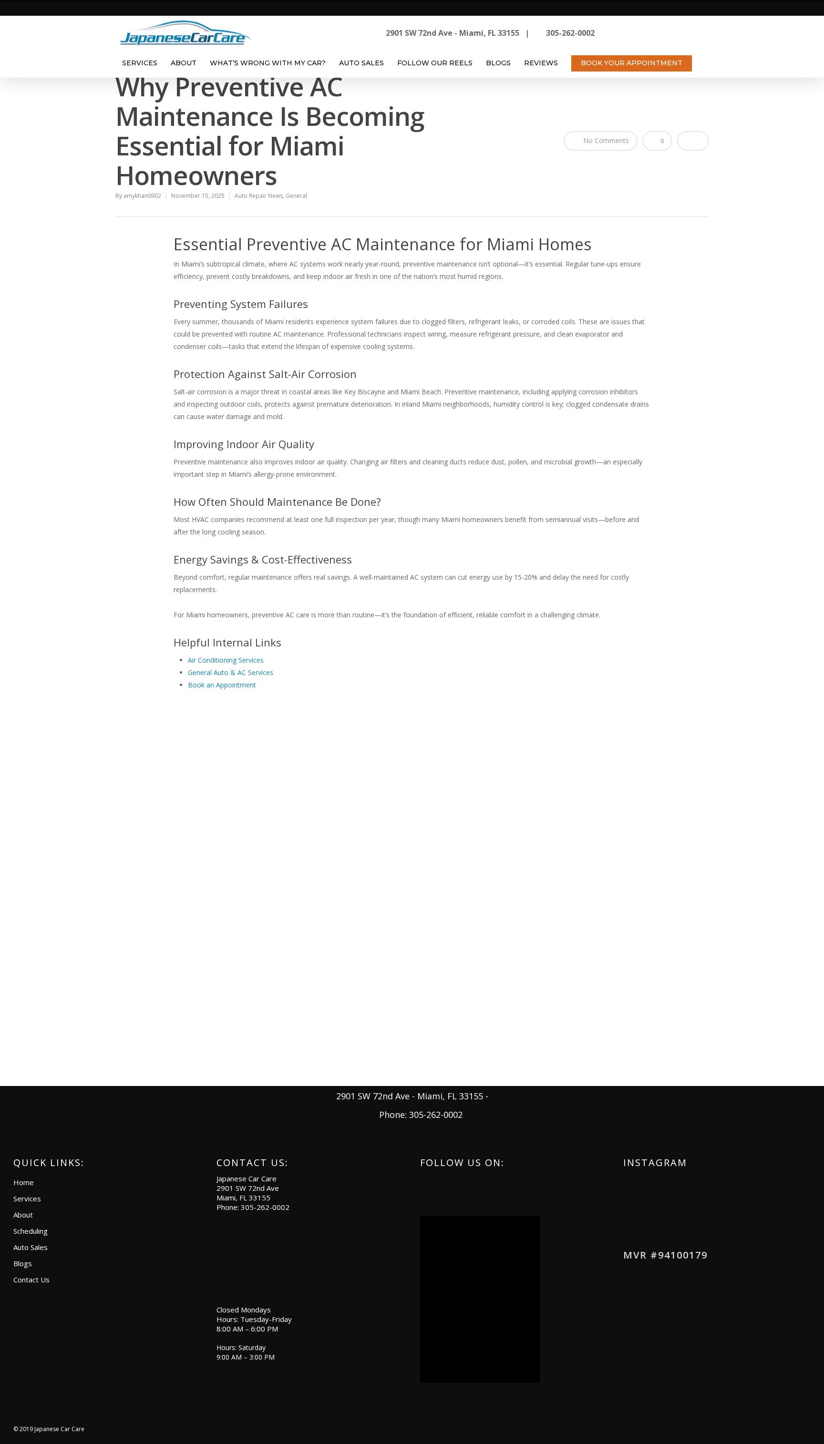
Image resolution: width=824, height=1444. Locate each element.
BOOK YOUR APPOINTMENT (631, 63)
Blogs (498, 63)
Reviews (541, 63)
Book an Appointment (222, 684)
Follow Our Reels (435, 63)
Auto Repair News (259, 196)
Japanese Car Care (59, 1429)
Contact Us (31, 1279)
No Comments (605, 140)
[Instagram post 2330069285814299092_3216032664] (712, 1215)
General (296, 196)
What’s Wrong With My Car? (268, 63)
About (183, 63)
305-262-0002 (265, 1207)
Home (23, 1182)
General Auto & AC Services (230, 672)
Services (139, 63)
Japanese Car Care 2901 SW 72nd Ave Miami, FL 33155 (247, 1188)
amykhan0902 (142, 196)
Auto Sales (361, 63)
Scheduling (30, 1231)
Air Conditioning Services (226, 660)
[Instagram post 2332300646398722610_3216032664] (654, 1215)
